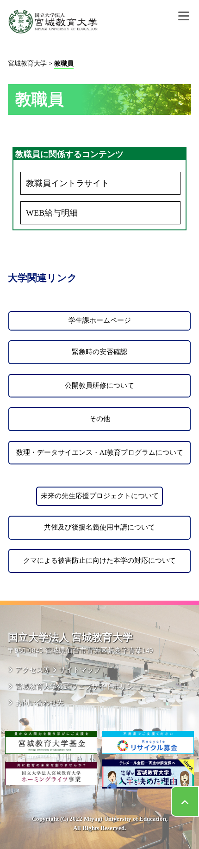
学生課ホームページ (99, 320)
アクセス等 (32, 670)
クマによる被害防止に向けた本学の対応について (99, 560)
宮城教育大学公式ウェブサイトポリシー (77, 686)
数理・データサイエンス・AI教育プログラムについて (99, 452)
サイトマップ (79, 670)
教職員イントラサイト (67, 183)
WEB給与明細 (52, 212)
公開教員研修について (99, 385)
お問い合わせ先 (39, 702)
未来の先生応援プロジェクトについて (100, 496)
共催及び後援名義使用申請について (99, 527)
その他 (99, 418)
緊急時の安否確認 (99, 351)
